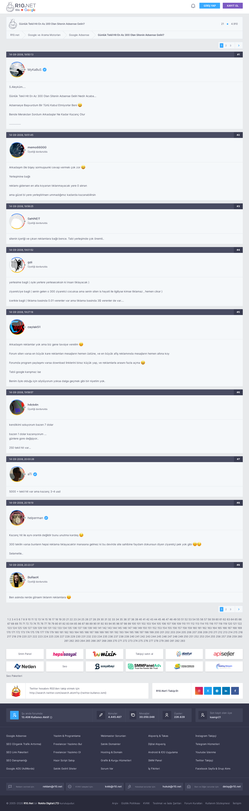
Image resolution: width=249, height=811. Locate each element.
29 (98, 619)
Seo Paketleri (14, 675)
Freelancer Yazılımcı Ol (67, 752)
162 (204, 627)
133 (59, 627)
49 (174, 619)
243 (148, 636)
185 (81, 632)
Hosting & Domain (111, 752)
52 (186, 619)
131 (50, 627)
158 (184, 627)
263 (77, 640)
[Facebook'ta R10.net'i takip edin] (235, 691)
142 (104, 627)
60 (217, 619)
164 (214, 627)
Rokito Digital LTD (48, 803)
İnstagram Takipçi (206, 735)
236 (110, 636)
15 (46, 619)
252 (196, 636)
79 (52, 623)
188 (96, 632)
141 (100, 627)
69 (16, 623)
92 (102, 623)
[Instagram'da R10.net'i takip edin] (199, 691)
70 (20, 623)
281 (172, 640)
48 (171, 619)
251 (191, 636)
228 (67, 636)
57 (205, 619)
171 (13, 632)
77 (45, 623)
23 (75, 619)
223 (40, 636)
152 (154, 627)
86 (79, 623)
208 (199, 632)
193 (121, 632)
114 (202, 623)
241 (137, 636)
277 (151, 640)
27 (90, 619)
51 (182, 619)
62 (224, 619)
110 (184, 623)
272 (125, 640)
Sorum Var (107, 768)
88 (87, 623)
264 (82, 640)
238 (121, 636)
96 (117, 623)
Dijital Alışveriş (157, 744)
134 (64, 627)
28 (94, 619)
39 (136, 619)
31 (105, 619)
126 (25, 627)
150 (145, 627)
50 (178, 619)
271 (120, 640)
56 (201, 619)
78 (49, 623)
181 (61, 632)
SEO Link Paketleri (17, 752)
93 (106, 623)
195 (131, 632)
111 (188, 623)
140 (95, 627)
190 (106, 632)
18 (56, 619)
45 (159, 619)
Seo (64, 666)
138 (84, 627)
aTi (30, 474)
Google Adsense (16, 735)
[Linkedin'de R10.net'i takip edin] (226, 691)
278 (156, 640)
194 (126, 632)
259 (234, 636)
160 (195, 627)
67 (8, 623)
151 (150, 627)
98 (125, 623)
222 (34, 636)
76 (41, 623)
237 (116, 636)
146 (125, 627)
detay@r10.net (232, 786)
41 (144, 619)
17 (53, 619)
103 (148, 623)
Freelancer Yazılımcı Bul (67, 744)
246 (164, 636)
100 (134, 623)
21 (67, 619)
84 (71, 623)
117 (216, 623)
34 (117, 619)
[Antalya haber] (184, 666)
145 (119, 627)
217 (9, 636)
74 (34, 623)
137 (80, 627)
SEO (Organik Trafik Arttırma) (23, 744)
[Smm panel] (144, 666)
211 (215, 632)
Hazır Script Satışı (64, 760)
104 (154, 623)
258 (229, 636)
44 (155, 619)
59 (213, 619)
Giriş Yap (210, 5)
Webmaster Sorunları (113, 735)
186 (86, 632)
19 (60, 619)
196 (136, 632)
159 (190, 627)
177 (42, 632)
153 (159, 627)
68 (12, 623)
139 (90, 627)
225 (51, 636)
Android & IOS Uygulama (163, 752)
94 (110, 623)
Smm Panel (25, 653)
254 (207, 636)
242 (142, 636)
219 (19, 636)
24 (79, 619)
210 (210, 632)
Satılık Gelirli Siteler (65, 768)
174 (28, 632)
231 (83, 636)
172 (18, 632)
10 (29, 619)
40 (140, 619)
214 (230, 632)
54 (194, 619)
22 (71, 619)
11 (32, 619)
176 (37, 632)
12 (35, 619)
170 (9, 632)
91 (98, 623)
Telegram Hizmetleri (208, 744)
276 (146, 640)
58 (209, 619)
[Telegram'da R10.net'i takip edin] (217, 691)
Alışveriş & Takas (158, 735)
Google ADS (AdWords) (20, 768)
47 (167, 619)
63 (228, 619)
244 (153, 636)
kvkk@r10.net (113, 786)
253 (202, 636)
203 (172, 632)
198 (146, 632)
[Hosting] (184, 654)
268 (104, 640)
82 (64, 623)
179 (52, 632)
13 (39, 619)
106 (164, 623)
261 (66, 640)
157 (180, 627)
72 (27, 623)
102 (143, 623)
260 (240, 636)
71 (24, 623)
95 (114, 623)
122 (240, 623)
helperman (35, 518)
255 (212, 636)
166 (225, 627)
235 (105, 636)
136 (75, 627)
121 (235, 623)
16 (49, 619)
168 (234, 627)
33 (113, 619)
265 (88, 640)
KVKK (146, 803)
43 (151, 619)
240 (132, 636)
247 (169, 636)
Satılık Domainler (111, 744)
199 (151, 632)
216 (240, 632)
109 (179, 623)
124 (14, 627)
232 (88, 636)
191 (111, 632)
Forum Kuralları (193, 803)
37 (128, 619)
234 (99, 636)
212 (220, 632)
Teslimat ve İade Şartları (167, 803)
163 (209, 627)
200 (156, 632)
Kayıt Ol (232, 5)
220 (24, 636)
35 (121, 619)
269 (109, 640)
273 (130, 640)
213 (225, 632)
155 (169, 627)
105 (159, 623)
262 (71, 640)
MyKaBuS (34, 69)
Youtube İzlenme (206, 752)
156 (175, 627)
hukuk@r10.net (172, 786)
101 (139, 623)
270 (115, 640)
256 (218, 636)
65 (236, 619)
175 (32, 632)
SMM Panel (155, 760)
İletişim (237, 803)
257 (223, 636)
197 (141, 632)
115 (207, 623)
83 (67, 623)
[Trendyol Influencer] (104, 654)
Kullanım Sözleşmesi (217, 803)
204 (178, 632)
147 (130, 627)
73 (31, 623)
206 (189, 632)
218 (14, 636)
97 (121, 623)
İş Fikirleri (154, 768)
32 (109, 619)
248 (175, 636)
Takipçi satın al (144, 653)
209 (205, 632)
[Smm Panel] (65, 654)
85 (75, 623)
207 (194, 632)
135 (70, 627)
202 (167, 632)
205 (183, 632)
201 (162, 632)
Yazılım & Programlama (66, 735)
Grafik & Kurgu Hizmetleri (116, 760)
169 (240, 627)
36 (125, 619)
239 (126, 636)
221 (29, 636)
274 (135, 640)
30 (102, 619)
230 (78, 636)
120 (230, 623)
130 (45, 627)
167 (230, 627)
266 (93, 640)
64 (232, 619)
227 (62, 636)
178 (47, 632)
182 (66, 632)
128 (34, 627)
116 (211, 623)
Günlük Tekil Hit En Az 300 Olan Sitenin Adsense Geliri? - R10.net (21, 6)
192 (116, 632)
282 (177, 640)
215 (235, 632)
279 (161, 640)
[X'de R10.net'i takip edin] (208, 691)
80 (56, 623)
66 (240, 619)
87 (83, 623)
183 (71, 632)
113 (197, 623)
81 (60, 623)
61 (220, 619)
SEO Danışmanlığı (16, 760)
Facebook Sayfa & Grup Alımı (213, 768)
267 (98, 640)
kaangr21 (215, 717)
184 (76, 632)
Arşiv (115, 803)
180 (56, 632)
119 (225, 623)
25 (82, 619)
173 (23, 632)
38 (132, 619)
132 (54, 627)
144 (114, 627)
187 (91, 632)
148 (134, 627)
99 (129, 623)
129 (40, 627)
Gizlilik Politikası (130, 803)
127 (30, 627)
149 (140, 627)
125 (20, 627)
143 (109, 627)
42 (147, 619)
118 (220, 623)
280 (166, 640)
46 (163, 619)
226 (56, 636)
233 (94, 636)
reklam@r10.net (52, 786)
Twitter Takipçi (204, 760)
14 (42, 619)
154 (164, 627)
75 (38, 623)
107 (169, 623)
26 (86, 619)
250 (186, 636)
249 (180, 636)
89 (91, 623)
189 (101, 632)
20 (63, 619)
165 (219, 627)
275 (140, 640)
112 (193, 623)
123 (9, 627)
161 (200, 627)
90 (94, 623)
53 (190, 619)
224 (45, 636)
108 (174, 623)
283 (182, 640)
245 (159, 636)
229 (72, 636)
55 (197, 619)
